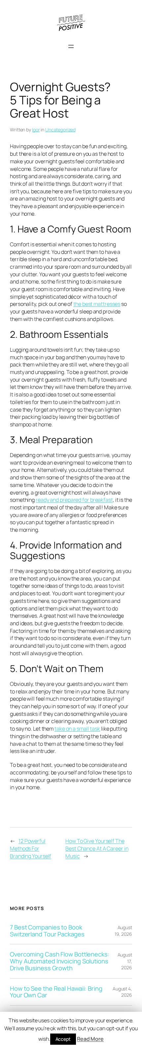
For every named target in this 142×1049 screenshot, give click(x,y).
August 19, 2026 (123, 930)
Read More (90, 1038)
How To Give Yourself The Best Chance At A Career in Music (96, 848)
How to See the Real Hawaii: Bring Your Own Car (56, 992)
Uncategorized (60, 129)
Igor (36, 129)
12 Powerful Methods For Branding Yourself (30, 848)
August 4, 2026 (122, 991)
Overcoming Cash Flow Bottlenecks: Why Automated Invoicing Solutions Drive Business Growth (60, 961)
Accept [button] (63, 1039)
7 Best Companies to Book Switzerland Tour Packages (47, 930)
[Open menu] (71, 46)
